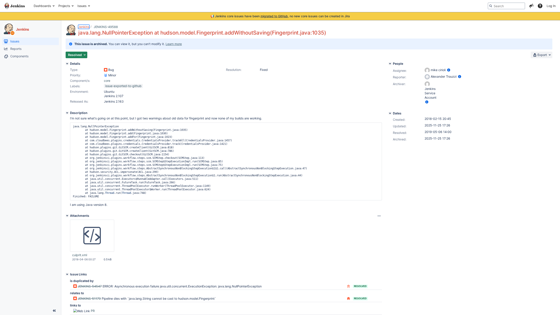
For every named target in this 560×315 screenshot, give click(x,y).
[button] (531, 5)
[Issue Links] (67, 274)
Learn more (174, 44)
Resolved (360, 286)
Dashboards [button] (42, 6)
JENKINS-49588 (106, 27)
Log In (551, 6)
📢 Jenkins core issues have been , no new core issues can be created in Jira (280, 16)
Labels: (75, 86)
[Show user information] (448, 70)
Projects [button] (64, 6)
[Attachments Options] (379, 216)
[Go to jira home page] (14, 6)
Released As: (79, 101)
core (107, 80)
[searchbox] (506, 6)
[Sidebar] (54, 310)
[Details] (67, 63)
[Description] (67, 112)
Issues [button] (81, 6)
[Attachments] (67, 215)
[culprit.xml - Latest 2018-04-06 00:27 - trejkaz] (92, 236)
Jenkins (83, 27)
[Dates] (390, 113)
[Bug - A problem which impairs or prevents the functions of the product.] (105, 70)
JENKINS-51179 (89, 298)
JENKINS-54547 (90, 286)
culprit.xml (79, 255)
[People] (390, 63)
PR (93, 311)
